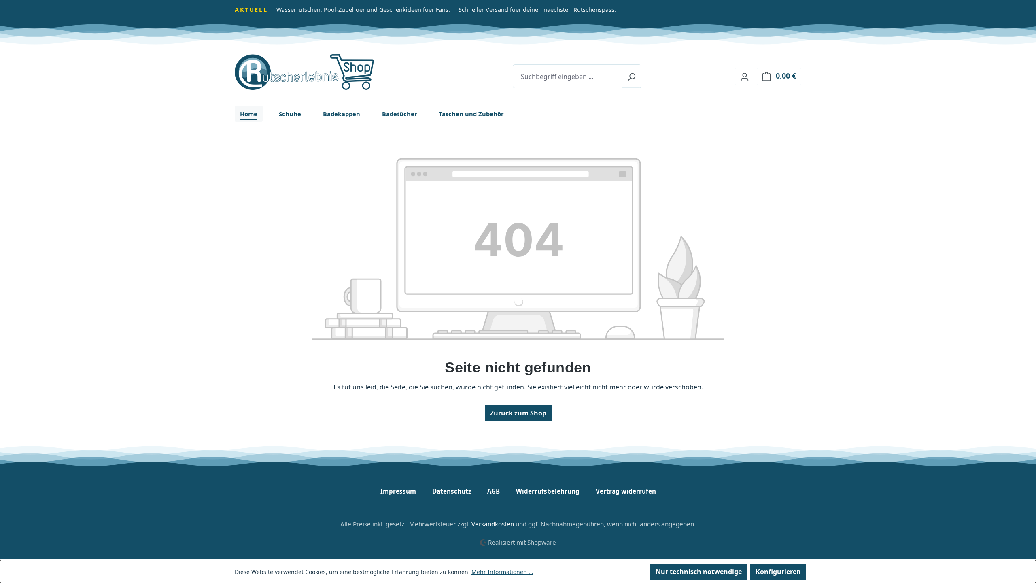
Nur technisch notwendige (699, 571)
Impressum (398, 491)
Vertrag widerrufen (626, 491)
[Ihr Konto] (744, 76)
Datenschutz (451, 491)
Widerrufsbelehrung (548, 491)
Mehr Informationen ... (502, 572)
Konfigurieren (778, 571)
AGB (493, 491)
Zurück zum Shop (518, 413)
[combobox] (567, 76)
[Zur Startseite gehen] (327, 72)
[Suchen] (631, 76)
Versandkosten (492, 524)
